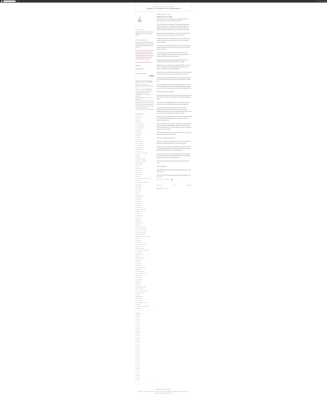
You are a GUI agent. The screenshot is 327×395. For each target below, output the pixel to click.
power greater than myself (141, 250)
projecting (137, 259)
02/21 (136, 360)
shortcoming (138, 289)
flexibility (137, 168)
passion (137, 238)
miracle (137, 225)
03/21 (136, 355)
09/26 (136, 326)
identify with (138, 195)
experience (137, 164)
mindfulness (138, 223)
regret (136, 261)
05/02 (136, 348)
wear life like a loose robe (141, 306)
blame (136, 137)
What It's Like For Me (163, 7)
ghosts (136, 176)
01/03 (136, 368)
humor (136, 192)
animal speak (138, 126)
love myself (138, 215)
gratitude (137, 180)
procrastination (138, 258)
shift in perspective (139, 287)
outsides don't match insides (141, 236)
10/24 (136, 322)
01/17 (136, 366)
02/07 (136, 362)
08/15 (136, 333)
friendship (137, 172)
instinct (137, 199)
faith (136, 166)
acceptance (138, 116)
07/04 (136, 340)
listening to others (139, 209)
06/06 (136, 344)
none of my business (140, 230)
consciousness (138, 145)
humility (137, 190)
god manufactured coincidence (142, 178)
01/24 (136, 364)
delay (136, 155)
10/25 (136, 377)
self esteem (137, 275)
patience (137, 240)
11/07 (136, 320)
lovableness (138, 211)
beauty (137, 135)
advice (136, 118)
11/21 (136, 317)
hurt (136, 194)
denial (136, 157)
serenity (137, 283)
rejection (137, 263)
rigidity (137, 269)
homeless (137, 186)
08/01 (136, 335)
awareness (137, 133)
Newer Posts (159, 185)
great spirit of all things (140, 182)
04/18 (136, 351)
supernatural (138, 296)
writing (137, 308)
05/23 (136, 346)
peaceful (137, 242)
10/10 (136, 324)
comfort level (138, 141)
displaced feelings (139, 159)
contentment (138, 149)
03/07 (136, 357)
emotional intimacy (139, 161)
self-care (137, 277)
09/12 (136, 328)
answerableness (138, 128)
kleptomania (138, 207)
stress (136, 294)
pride (136, 256)
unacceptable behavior (140, 302)
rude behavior (138, 271)
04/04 (136, 353)
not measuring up (139, 234)
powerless (137, 252)
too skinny (137, 300)
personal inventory (139, 244)
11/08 (136, 375)
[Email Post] (171, 179)
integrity (137, 201)
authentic (137, 131)
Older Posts (189, 185)
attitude (137, 130)
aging (136, 120)
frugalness (137, 174)
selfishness (137, 281)
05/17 (136, 379)
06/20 (136, 342)
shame (136, 285)
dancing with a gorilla (140, 153)
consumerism (138, 147)
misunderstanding (139, 228)
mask (136, 219)
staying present (138, 292)
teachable (137, 298)
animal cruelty (138, 124)
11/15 (136, 373)
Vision (136, 304)
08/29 (136, 331)
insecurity (137, 197)
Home (174, 185)
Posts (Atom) (166, 188)
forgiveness (138, 170)
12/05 (136, 315)
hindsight (137, 184)
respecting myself (139, 267)
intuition (137, 203)
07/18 (136, 337)
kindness (137, 205)
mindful (137, 221)
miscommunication (139, 226)
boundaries (138, 139)
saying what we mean (140, 273)
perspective (138, 246)
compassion (138, 143)
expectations (138, 163)
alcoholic (137, 122)
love (136, 213)
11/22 (136, 371)
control (137, 151)
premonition (138, 254)
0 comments (166, 179)
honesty (137, 188)
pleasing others (138, 248)
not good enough (139, 232)
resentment (137, 265)
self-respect (138, 279)
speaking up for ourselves (141, 291)
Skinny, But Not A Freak (164, 17)
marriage (137, 217)
